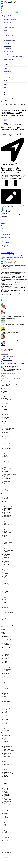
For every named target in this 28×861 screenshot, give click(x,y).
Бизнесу (6, 54)
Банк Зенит (8, 210)
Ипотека (6, 38)
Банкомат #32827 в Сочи (7, 253)
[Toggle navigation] (1, 10)
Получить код (4, 353)
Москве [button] (5, 9)
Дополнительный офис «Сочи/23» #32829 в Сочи (14, 255)
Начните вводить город (7, 385)
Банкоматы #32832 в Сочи (8, 260)
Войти (2, 378)
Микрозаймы (7, 15)
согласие (15, 368)
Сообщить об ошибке (7, 206)
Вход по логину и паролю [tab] (9, 361)
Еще (5, 61)
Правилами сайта (15, 366)
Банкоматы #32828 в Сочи (8, 254)
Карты (5, 30)
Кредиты (6, 17)
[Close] (1, 302)
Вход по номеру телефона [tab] (14, 378)
